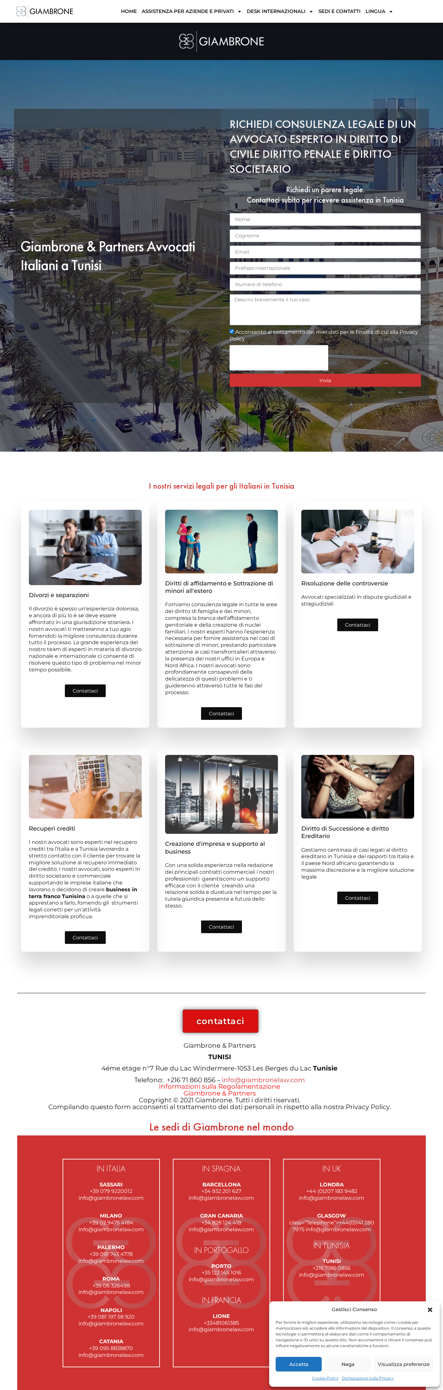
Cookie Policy (325, 1378)
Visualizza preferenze (404, 1364)
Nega (347, 1364)
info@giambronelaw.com (263, 1080)
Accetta (298, 1364)
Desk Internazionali (276, 11)
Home (129, 11)
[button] (430, 1310)
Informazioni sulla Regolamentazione (219, 1086)
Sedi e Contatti (339, 11)
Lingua (375, 11)
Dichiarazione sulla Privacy (368, 1378)
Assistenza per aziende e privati (188, 11)
